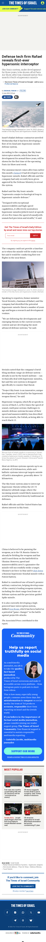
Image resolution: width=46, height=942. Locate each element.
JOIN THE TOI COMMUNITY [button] (23, 886)
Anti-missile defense (10, 867)
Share (8, 97)
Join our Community (10, 9)
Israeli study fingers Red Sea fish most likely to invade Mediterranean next (12, 821)
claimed (17, 172)
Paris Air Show (24, 867)
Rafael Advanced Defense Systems (15, 865)
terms (33, 240)
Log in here (29, 891)
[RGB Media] (18, 933)
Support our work (23, 751)
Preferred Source (11, 84)
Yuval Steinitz (8, 869)
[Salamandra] (35, 933)
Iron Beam (14, 609)
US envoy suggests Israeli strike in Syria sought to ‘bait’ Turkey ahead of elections (32, 792)
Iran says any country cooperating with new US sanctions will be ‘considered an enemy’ (12, 793)
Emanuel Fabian (10, 91)
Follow (22, 91)
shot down (38, 570)
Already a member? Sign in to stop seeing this (23, 757)
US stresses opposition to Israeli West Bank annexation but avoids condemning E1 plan (32, 821)
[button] (42, 3)
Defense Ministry (36, 867)
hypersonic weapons (36, 865)
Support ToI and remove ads (35, 9)
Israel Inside (15, 863)
